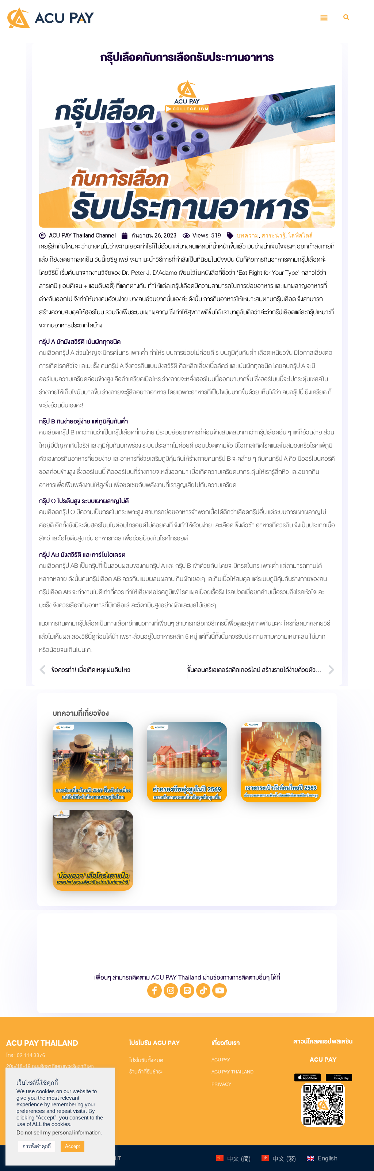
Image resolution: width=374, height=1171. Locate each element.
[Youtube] (219, 990)
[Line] (187, 990)
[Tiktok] (203, 990)
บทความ (248, 235)
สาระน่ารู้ (274, 235)
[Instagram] (171, 990)
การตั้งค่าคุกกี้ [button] (37, 1146)
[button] (324, 18)
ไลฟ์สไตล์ (300, 235)
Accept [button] (72, 1146)
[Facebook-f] (154, 990)
